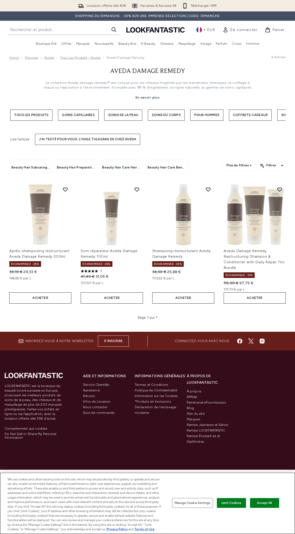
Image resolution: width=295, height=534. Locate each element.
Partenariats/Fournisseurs (206, 402)
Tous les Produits (31, 115)
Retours (89, 396)
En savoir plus (147, 97)
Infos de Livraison (97, 402)
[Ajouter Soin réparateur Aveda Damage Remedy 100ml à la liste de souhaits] (136, 189)
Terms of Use (144, 529)
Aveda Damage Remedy (147, 71)
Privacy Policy (117, 529)
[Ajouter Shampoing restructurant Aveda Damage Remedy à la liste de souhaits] (208, 189)
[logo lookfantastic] (155, 30)
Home (14, 58)
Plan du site (196, 414)
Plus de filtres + (239, 165)
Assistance (91, 390)
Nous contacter (95, 407)
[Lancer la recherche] (114, 29)
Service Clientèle (96, 385)
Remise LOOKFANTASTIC (206, 430)
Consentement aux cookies (26, 429)
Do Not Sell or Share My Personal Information (30, 436)
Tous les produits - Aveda (80, 58)
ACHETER (40, 298)
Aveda (49, 58)
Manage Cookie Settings (192, 503)
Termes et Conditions (151, 385)
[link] (240, 29)
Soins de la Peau (123, 115)
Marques (31, 58)
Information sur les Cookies (156, 396)
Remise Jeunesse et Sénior (208, 425)
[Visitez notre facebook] (239, 341)
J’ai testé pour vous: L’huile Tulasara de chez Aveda (87, 139)
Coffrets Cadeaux (250, 115)
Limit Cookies (231, 503)
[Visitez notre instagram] (262, 341)
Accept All (264, 503)
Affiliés (192, 397)
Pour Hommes (206, 115)
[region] (147, 503)
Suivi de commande (98, 413)
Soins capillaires (78, 115)
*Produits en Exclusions (153, 402)
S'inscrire (113, 341)
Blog (190, 408)
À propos (194, 391)
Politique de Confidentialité (156, 390)
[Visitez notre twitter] (251, 341)
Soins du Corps (166, 115)
